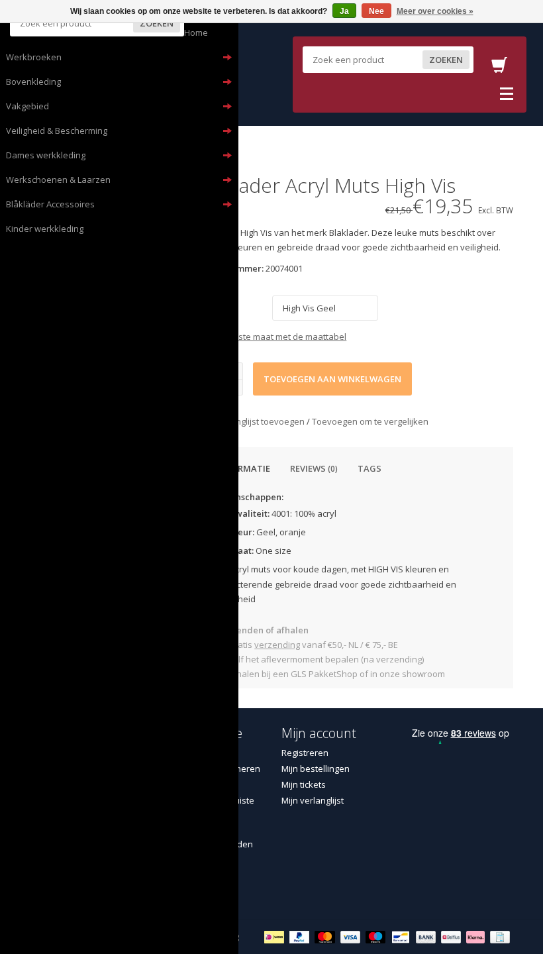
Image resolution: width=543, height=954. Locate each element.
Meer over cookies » (435, 11)
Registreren (304, 753)
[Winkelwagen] (499, 69)
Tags (369, 468)
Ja (344, 11)
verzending (277, 645)
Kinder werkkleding (44, 229)
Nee (376, 11)
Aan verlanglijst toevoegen (252, 421)
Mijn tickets (303, 784)
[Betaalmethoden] (275, 936)
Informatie (243, 468)
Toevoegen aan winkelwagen (332, 379)
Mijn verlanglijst (312, 800)
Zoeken (156, 23)
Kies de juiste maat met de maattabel (271, 337)
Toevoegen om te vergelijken (370, 421)
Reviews (314, 468)
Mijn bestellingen (315, 768)
